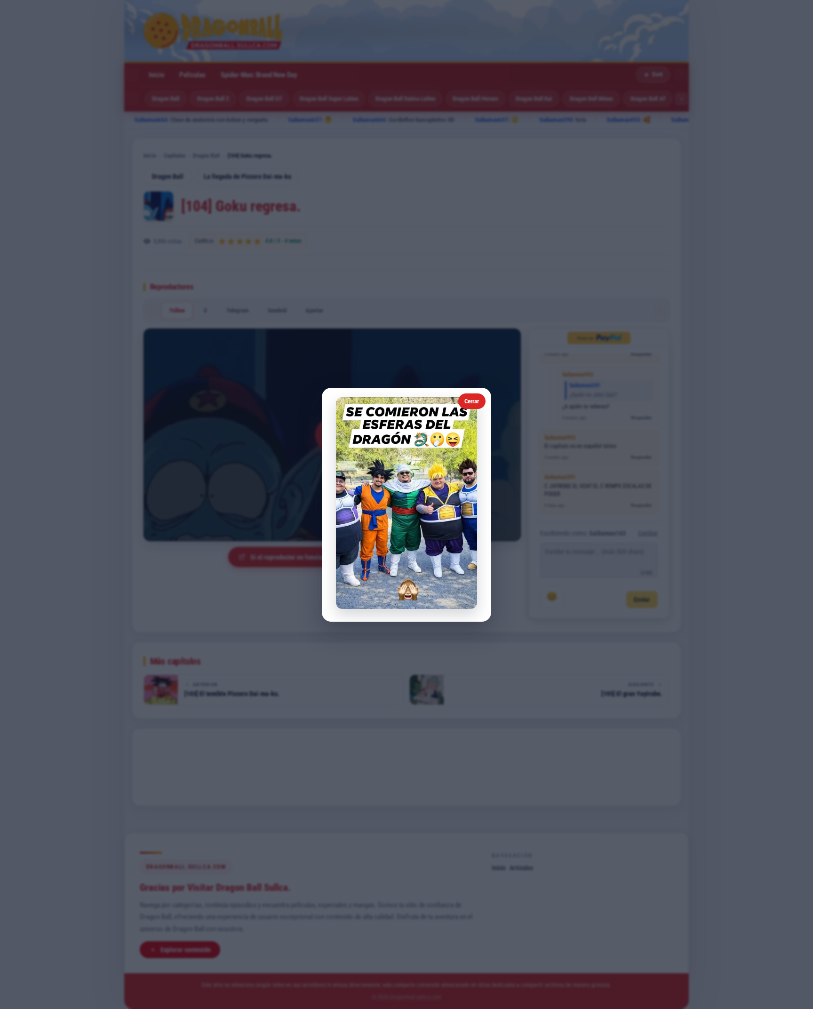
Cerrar (471, 401)
